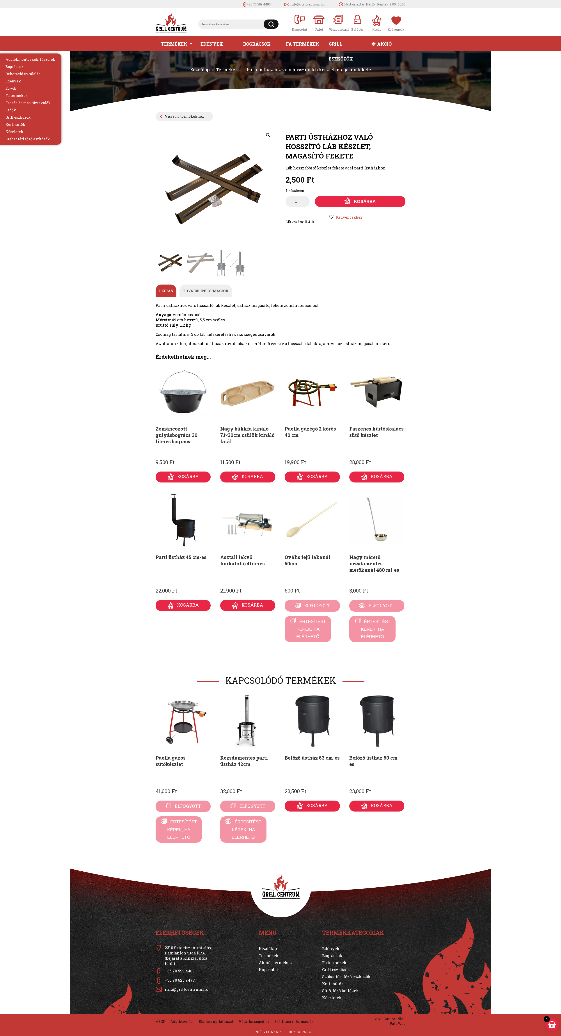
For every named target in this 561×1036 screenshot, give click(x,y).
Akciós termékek (275, 962)
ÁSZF (160, 1021)
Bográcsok (257, 44)
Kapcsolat (268, 969)
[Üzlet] (319, 22)
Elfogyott (317, 605)
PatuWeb (397, 1023)
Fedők (10, 110)
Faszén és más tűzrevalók (28, 102)
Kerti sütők (15, 124)
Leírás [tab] (166, 290)
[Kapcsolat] (299, 22)
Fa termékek (302, 44)
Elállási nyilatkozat (216, 1021)
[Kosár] (376, 22)
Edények (212, 44)
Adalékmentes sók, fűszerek (30, 59)
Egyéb (10, 88)
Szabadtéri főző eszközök (27, 139)
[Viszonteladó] (338, 22)
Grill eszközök (341, 46)
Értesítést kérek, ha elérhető (311, 629)
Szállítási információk (294, 1021)
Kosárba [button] (188, 476)
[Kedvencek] (396, 22)
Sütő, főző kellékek (340, 990)
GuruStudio (393, 1018)
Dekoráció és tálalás (22, 73)
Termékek (174, 44)
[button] (268, 135)
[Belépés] (357, 22)
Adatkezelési (182, 1021)
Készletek (14, 131)
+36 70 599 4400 (259, 4)
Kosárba (365, 201)
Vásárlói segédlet (254, 1021)
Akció (384, 44)
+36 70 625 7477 (180, 980)
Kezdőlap (200, 69)
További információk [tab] (206, 290)
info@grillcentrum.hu (307, 4)
